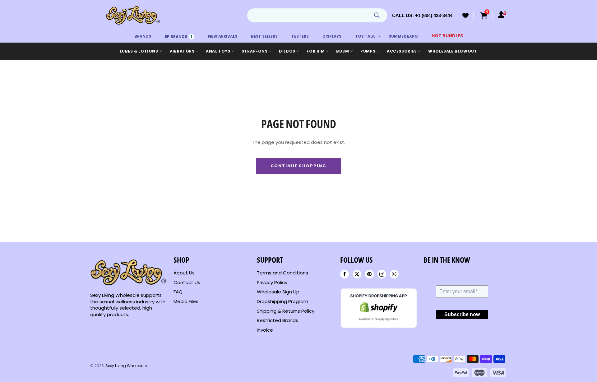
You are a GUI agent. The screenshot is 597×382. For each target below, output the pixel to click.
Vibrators (182, 51)
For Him (316, 51)
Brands (142, 36)
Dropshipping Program (282, 301)
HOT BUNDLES (447, 36)
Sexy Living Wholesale (126, 365)
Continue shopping (298, 166)
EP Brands (179, 35)
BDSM (343, 51)
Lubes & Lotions (140, 51)
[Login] (502, 15)
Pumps (368, 51)
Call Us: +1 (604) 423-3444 (422, 15)
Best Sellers (264, 36)
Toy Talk (365, 36)
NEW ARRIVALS (222, 36)
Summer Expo (403, 36)
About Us (184, 272)
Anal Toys (218, 51)
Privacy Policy (272, 282)
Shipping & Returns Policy (285, 311)
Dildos (287, 51)
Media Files (186, 301)
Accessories (402, 51)
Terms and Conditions (282, 272)
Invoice (265, 330)
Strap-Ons (255, 51)
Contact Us (187, 282)
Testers (300, 36)
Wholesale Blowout (452, 51)
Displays (331, 36)
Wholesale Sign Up (278, 291)
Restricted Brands (277, 320)
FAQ (178, 291)
